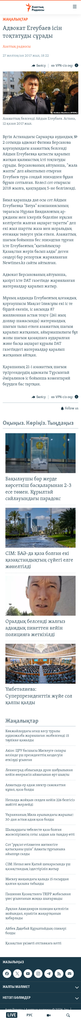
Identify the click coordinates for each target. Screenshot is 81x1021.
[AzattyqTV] (48, 1015)
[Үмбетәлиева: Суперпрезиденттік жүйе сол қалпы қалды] (40, 664)
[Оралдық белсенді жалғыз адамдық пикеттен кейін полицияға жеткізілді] (40, 596)
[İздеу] (68, 1015)
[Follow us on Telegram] (48, 973)
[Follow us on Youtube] (28, 973)
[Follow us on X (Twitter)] (17, 973)
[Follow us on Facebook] (7, 973)
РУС (30, 1015)
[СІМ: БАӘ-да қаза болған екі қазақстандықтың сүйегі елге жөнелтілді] (40, 528)
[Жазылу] (69, 973)
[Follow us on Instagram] (38, 973)
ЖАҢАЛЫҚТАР (15, 20)
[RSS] (59, 973)
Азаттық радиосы (17, 47)
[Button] (39, 66)
